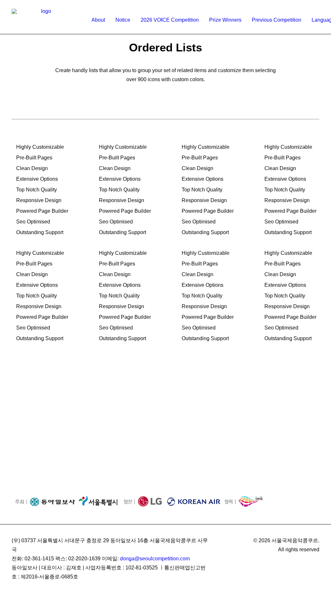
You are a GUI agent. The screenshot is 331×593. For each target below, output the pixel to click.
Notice (122, 20)
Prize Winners (225, 20)
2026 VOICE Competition (170, 20)
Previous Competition (276, 20)
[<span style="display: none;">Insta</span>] (308, 3)
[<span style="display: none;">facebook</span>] (299, 3)
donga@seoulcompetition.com (155, 558)
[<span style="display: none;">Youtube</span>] (316, 3)
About (98, 20)
